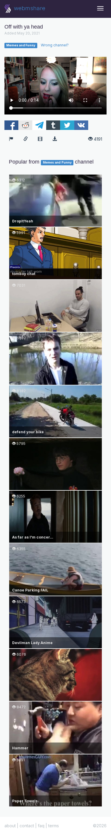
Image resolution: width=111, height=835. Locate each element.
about (10, 825)
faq (41, 825)
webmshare (28, 8)
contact (27, 825)
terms (53, 825)
